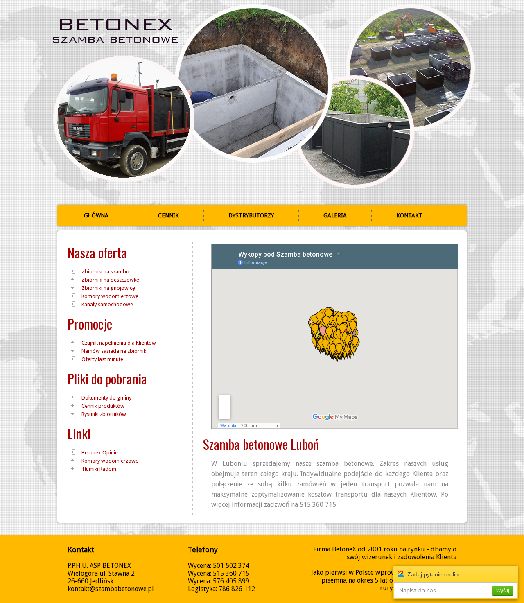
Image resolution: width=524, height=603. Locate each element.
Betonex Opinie (99, 452)
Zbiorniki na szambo (105, 272)
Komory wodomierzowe (109, 296)
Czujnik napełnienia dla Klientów (118, 343)
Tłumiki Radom (98, 469)
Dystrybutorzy (251, 215)
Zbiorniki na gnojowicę (108, 288)
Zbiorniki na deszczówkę (110, 280)
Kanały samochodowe (107, 304)
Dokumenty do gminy (106, 398)
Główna (96, 215)
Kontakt (409, 215)
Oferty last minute (102, 359)
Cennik (168, 215)
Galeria (335, 215)
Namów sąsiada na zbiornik (113, 351)
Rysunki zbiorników (103, 414)
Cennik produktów (102, 406)
